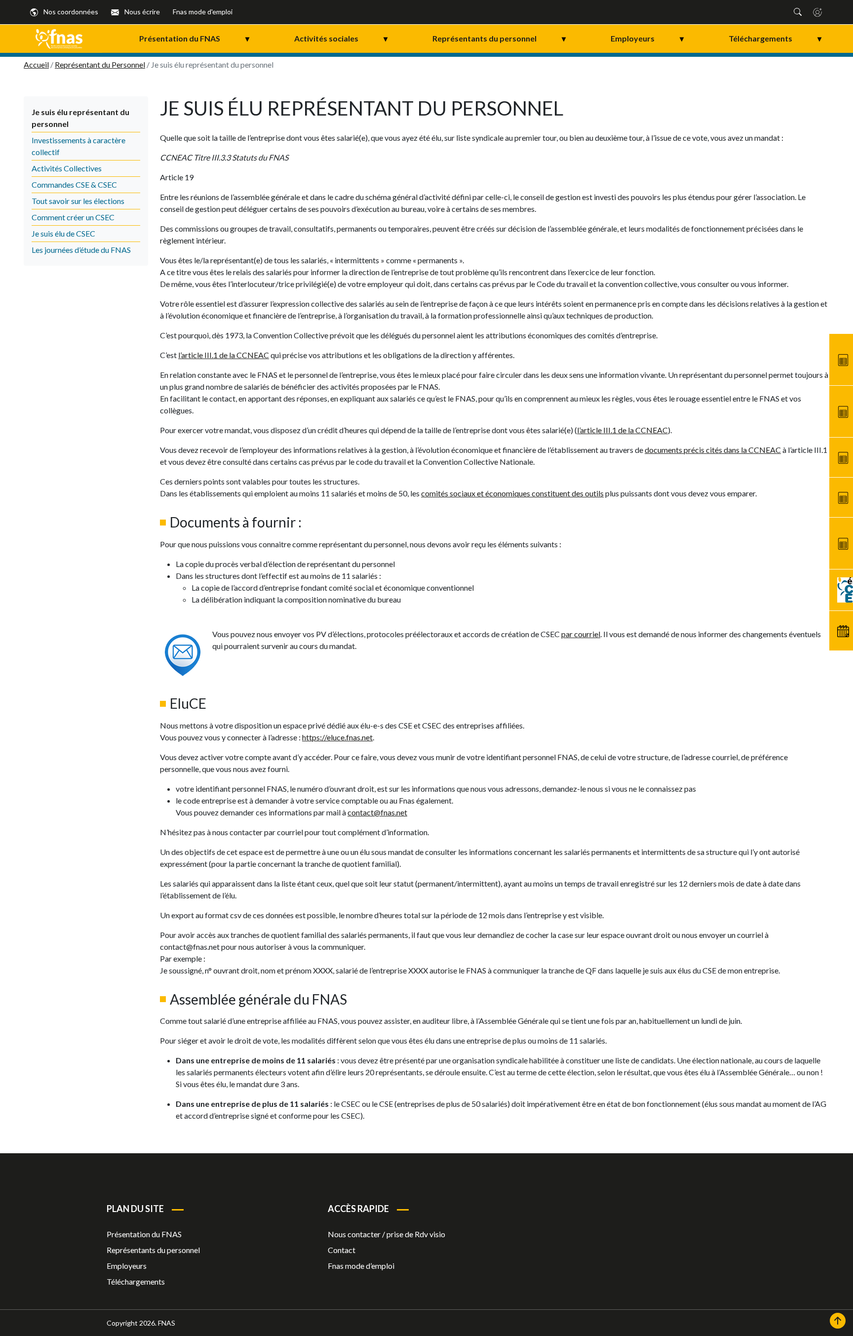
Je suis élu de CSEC (63, 233)
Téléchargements (775, 38)
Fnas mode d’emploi (361, 1265)
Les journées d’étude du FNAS (81, 249)
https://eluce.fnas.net (337, 737)
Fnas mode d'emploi (203, 11)
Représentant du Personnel (100, 64)
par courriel (580, 634)
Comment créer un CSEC (73, 217)
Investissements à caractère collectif (78, 146)
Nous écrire (141, 11)
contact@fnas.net (377, 812)
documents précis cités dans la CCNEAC (713, 449)
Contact (341, 1250)
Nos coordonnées (70, 11)
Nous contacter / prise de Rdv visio (386, 1234)
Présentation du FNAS (194, 38)
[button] (798, 12)
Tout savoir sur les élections (78, 200)
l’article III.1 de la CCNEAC (223, 355)
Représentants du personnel (499, 38)
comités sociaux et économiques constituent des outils (512, 493)
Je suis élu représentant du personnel (80, 117)
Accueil (36, 64)
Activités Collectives (67, 168)
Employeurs (647, 38)
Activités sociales (341, 38)
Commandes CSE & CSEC (74, 184)
